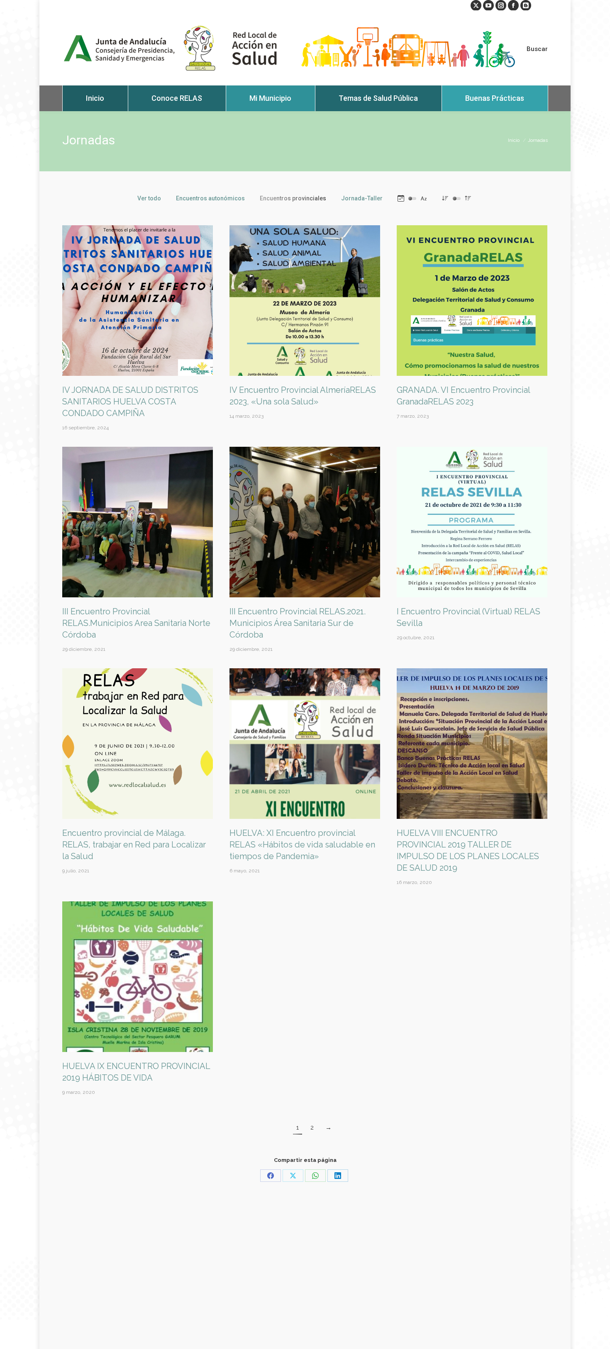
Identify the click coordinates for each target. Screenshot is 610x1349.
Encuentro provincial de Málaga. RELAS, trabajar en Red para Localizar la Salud (134, 844)
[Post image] (137, 300)
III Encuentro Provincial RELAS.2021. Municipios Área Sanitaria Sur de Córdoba (297, 623)
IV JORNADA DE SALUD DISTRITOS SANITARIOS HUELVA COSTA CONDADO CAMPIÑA (130, 401)
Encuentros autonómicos (210, 198)
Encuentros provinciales (293, 198)
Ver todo (149, 198)
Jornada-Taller (362, 198)
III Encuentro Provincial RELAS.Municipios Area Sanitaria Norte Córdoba (136, 623)
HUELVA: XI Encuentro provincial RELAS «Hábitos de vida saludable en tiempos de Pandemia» (302, 844)
